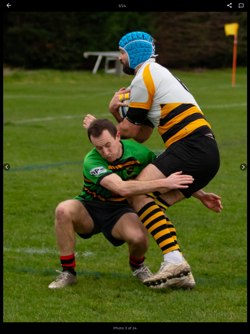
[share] (229, 5)
